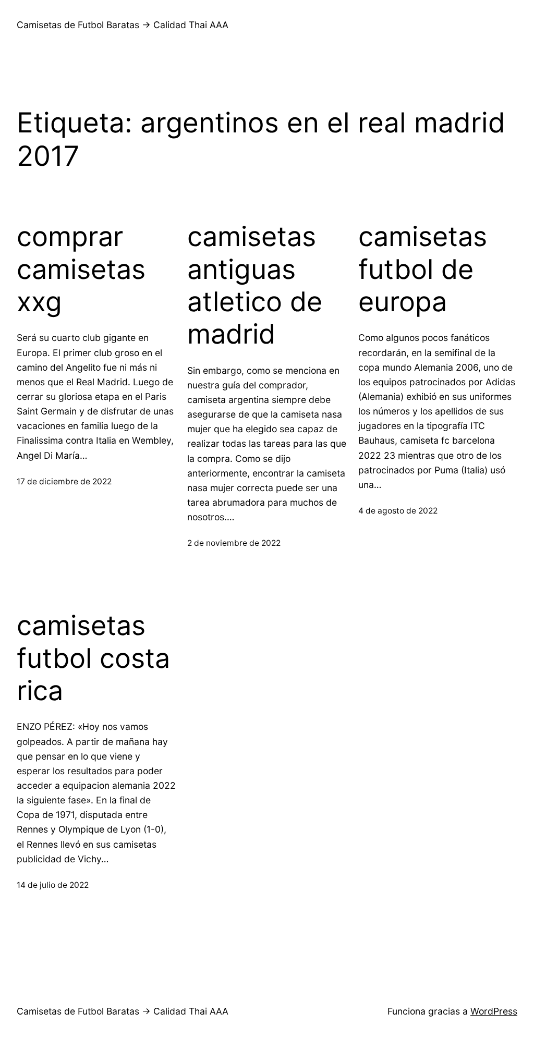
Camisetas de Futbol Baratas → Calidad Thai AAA (122, 24)
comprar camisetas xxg (81, 269)
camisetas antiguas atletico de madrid (254, 285)
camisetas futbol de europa (422, 269)
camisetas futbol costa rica (93, 658)
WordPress (493, 1011)
